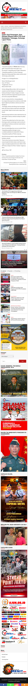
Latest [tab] (4, 271)
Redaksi (3, 656)
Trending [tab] (17, 271)
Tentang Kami (5, 659)
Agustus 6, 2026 (9, 195)
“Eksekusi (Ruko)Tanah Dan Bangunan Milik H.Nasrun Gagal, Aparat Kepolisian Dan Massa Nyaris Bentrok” (13, 219)
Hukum (6, 240)
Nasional (10, 240)
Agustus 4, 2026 (9, 248)
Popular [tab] (10, 271)
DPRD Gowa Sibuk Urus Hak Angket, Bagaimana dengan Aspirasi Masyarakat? (17, 299)
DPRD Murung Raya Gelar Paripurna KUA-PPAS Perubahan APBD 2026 (18, 289)
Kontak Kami (5, 654)
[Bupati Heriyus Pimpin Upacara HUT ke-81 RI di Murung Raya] (5, 318)
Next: (15, 162)
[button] (2, 22)
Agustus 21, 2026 (10, 266)
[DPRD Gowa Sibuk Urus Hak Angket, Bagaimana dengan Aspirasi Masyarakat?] (5, 298)
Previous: (13, 157)
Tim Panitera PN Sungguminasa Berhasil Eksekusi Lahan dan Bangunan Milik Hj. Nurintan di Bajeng (14, 193)
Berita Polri (13, 305)
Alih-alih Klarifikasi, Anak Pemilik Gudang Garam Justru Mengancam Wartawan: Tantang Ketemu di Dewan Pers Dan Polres (14, 245)
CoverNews (10, 681)
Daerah (3, 261)
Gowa (3, 240)
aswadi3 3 (4, 266)
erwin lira (4, 195)
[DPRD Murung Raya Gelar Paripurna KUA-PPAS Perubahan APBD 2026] (14, 259)
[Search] (26, 22)
